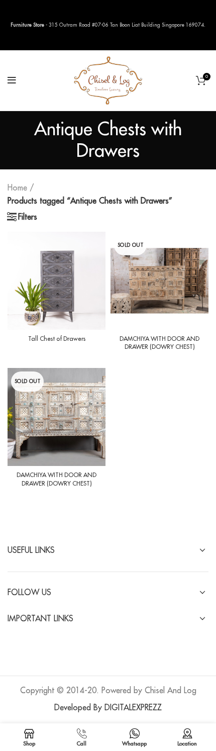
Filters (27, 217)
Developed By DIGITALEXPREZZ (108, 708)
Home (17, 188)
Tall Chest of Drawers (56, 339)
